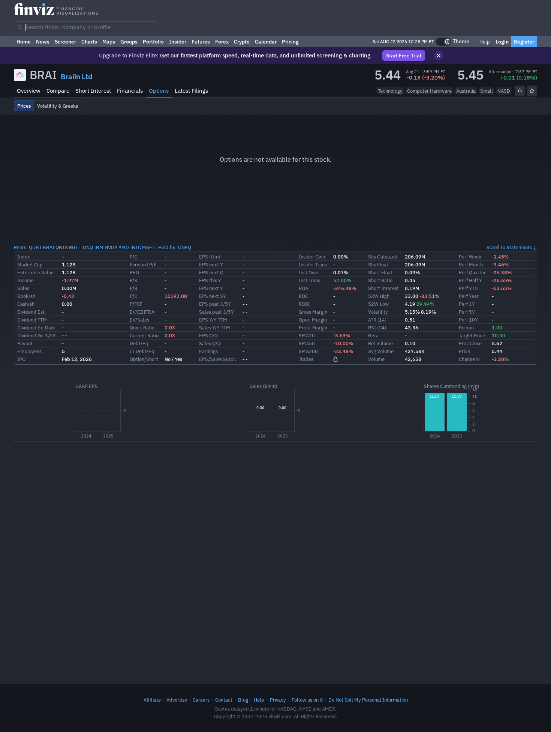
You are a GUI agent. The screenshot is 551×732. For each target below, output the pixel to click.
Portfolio (153, 41)
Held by (166, 247)
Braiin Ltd (76, 76)
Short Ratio (380, 280)
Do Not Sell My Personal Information (368, 700)
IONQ (87, 247)
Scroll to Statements (509, 247)
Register (524, 41)
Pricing (290, 41)
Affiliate (152, 700)
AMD (123, 247)
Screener (65, 41)
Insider (177, 41)
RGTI (74, 247)
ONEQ (184, 247)
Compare (57, 90)
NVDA (111, 247)
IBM (98, 247)
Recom (466, 328)
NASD (503, 91)
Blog (243, 700)
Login (502, 41)
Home (23, 41)
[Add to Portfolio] (532, 91)
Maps (108, 41)
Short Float (380, 272)
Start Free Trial (403, 55)
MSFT (148, 247)
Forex (222, 41)
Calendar (266, 41)
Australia (466, 91)
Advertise (176, 700)
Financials (130, 90)
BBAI (48, 247)
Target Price (472, 335)
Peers (20, 247)
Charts (89, 41)
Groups (129, 41)
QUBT (35, 247)
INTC (135, 247)
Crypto (242, 41)
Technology (390, 91)
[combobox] (85, 27)
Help (484, 42)
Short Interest (93, 90)
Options (159, 90)
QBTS (61, 247)
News (42, 41)
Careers (201, 700)
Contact (223, 700)
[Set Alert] (520, 91)
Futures (201, 41)
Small (486, 91)
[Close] (438, 55)
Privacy (278, 700)
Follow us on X (307, 700)
